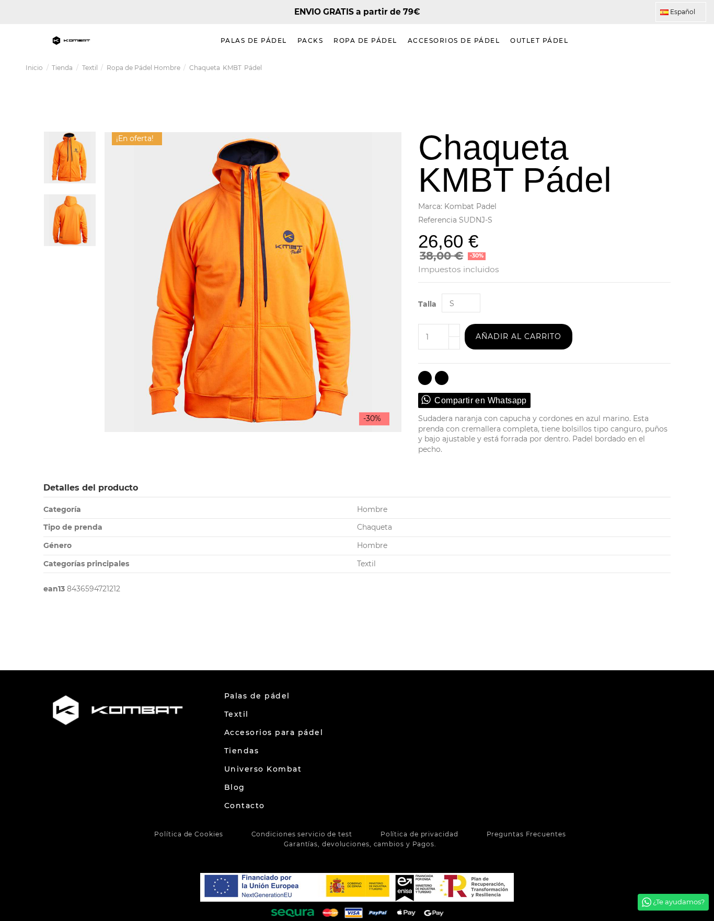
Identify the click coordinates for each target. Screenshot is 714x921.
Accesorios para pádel (274, 732)
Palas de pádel (257, 696)
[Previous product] (674, 67)
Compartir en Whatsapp (480, 400)
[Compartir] (425, 378)
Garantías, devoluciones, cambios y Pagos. (360, 844)
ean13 (54, 588)
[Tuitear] (441, 378)
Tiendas (241, 750)
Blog (234, 787)
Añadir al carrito (518, 336)
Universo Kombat (263, 769)
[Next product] (684, 67)
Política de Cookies (188, 834)
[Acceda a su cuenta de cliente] (680, 41)
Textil (236, 714)
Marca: (430, 206)
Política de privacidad (419, 834)
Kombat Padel (470, 206)
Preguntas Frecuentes (526, 834)
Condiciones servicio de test (301, 834)
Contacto (244, 805)
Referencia (437, 220)
